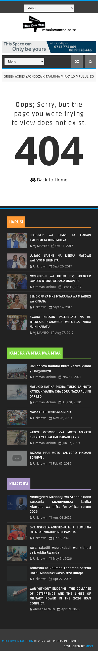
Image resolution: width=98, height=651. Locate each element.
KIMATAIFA (18, 484)
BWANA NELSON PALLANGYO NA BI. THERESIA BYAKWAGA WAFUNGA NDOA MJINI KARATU (60, 322)
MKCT (89, 646)
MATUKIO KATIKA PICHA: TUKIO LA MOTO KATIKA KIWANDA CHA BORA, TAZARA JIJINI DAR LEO (60, 392)
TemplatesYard (51, 634)
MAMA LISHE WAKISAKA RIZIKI (51, 412)
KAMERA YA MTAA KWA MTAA (35, 353)
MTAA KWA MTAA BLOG (17, 641)
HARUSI (16, 222)
